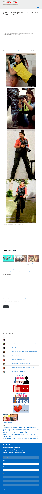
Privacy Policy (14, 347)
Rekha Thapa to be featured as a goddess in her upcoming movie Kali (8, 263)
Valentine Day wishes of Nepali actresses (19, 336)
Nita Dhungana (29, 432)
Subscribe (6, 306)
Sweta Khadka (34, 438)
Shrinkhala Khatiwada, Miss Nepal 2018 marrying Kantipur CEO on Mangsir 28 (17, 449)
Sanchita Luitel (29, 436)
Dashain (36, 427)
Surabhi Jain (23, 438)
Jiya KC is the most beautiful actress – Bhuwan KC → (29, 271)
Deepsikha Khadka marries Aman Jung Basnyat (11, 447)
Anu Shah (4, 427)
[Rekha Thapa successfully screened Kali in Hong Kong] (21, 258)
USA (37, 438)
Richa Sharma (19, 436)
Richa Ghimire (14, 436)
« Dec (4, 489)
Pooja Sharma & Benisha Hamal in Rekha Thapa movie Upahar (14, 450)
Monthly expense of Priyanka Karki (18, 371)
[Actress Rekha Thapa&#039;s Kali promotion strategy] (33, 258)
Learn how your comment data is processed (24, 298)
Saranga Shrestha (35, 436)
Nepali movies (8, 422)
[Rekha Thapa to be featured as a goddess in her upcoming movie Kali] (8, 258)
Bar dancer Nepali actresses (17, 355)
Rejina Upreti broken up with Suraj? (18, 359)
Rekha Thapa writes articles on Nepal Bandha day (21, 363)
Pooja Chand (33, 432)
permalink (28, 269)
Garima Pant (12, 429)
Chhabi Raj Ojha (31, 427)
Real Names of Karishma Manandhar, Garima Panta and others (23, 367)
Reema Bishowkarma (27, 434)
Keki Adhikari (12, 431)
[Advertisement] (21, 25)
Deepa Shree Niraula (6, 429)
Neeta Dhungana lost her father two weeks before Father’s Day (15, 453)
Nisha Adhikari (23, 432)
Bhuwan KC (16, 427)
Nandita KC (9, 432)
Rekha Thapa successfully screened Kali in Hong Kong (19, 263)
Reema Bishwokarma (35, 434)
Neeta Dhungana (15, 432)
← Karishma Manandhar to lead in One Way (11, 271)
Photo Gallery (12, 269)
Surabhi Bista (19, 438)
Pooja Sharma (8, 434)
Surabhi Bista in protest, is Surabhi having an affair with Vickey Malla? (24, 343)
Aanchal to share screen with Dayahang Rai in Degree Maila (14, 452)
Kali (17, 269)
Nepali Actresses (9, 492)
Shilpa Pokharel (6, 438)
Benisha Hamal (12, 427)
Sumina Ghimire (12, 438)
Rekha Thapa (18, 50)
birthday (26, 427)
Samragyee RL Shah (24, 436)
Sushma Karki (28, 438)
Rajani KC (22, 434)
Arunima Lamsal (7, 427)
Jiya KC (31, 429)
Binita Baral (20, 427)
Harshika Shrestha (18, 429)
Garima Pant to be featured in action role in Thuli (20, 339)
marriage (24, 431)
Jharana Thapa (26, 429)
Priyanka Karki (15, 434)
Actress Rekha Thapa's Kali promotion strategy (33, 263)
